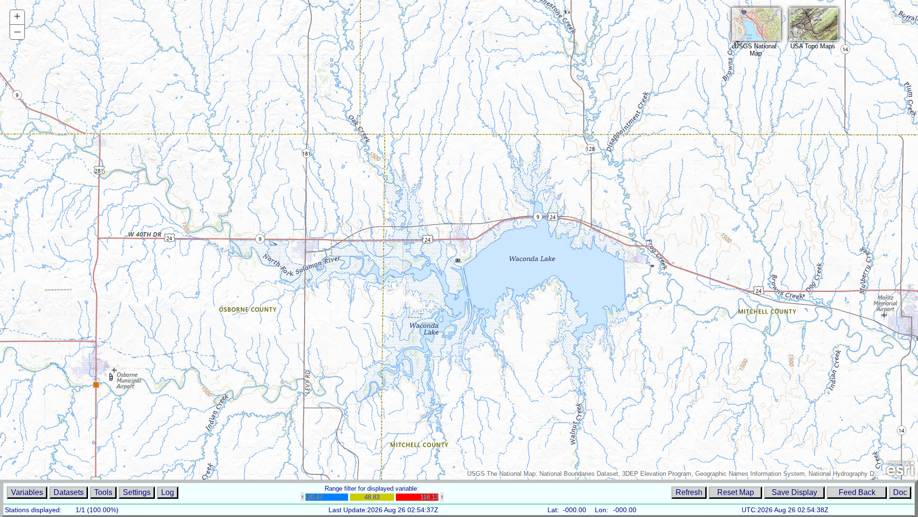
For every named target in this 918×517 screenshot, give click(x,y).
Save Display (794, 492)
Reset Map (735, 492)
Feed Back (857, 492)
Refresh (689, 492)
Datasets (69, 492)
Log (167, 492)
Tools (103, 492)
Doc (900, 492)
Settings (137, 492)
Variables (27, 492)
